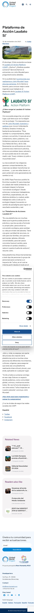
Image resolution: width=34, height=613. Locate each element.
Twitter (7, 414)
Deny (17, 342)
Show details (23, 326)
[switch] (29, 306)
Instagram (8, 420)
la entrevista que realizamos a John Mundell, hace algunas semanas (16, 81)
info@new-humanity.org (9, 586)
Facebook (8, 417)
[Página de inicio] (9, 4)
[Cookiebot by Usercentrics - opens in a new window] (24, 269)
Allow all (17, 331)
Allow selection (17, 337)
